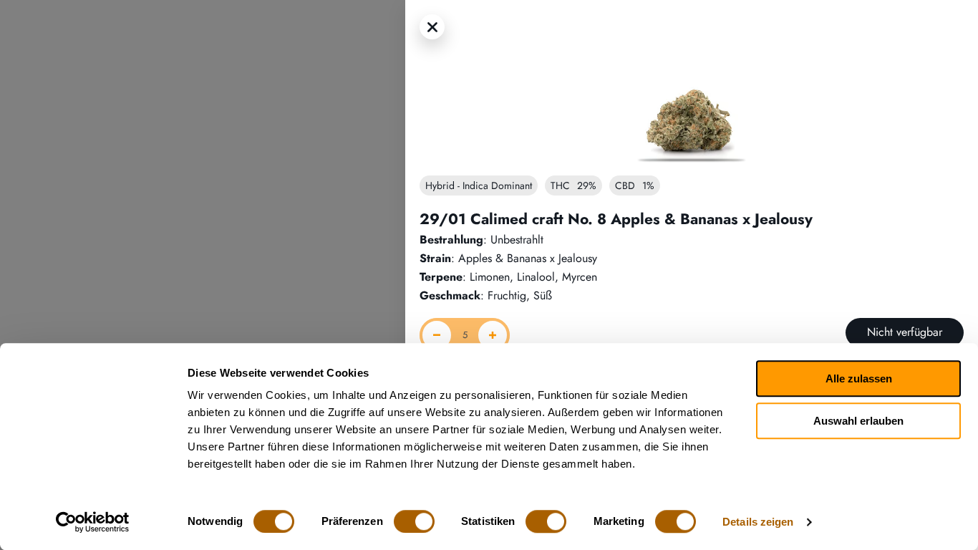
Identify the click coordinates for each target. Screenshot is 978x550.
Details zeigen (757, 522)
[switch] (414, 521)
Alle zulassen (859, 378)
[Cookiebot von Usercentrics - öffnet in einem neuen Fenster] (92, 522)
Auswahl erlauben (858, 421)
